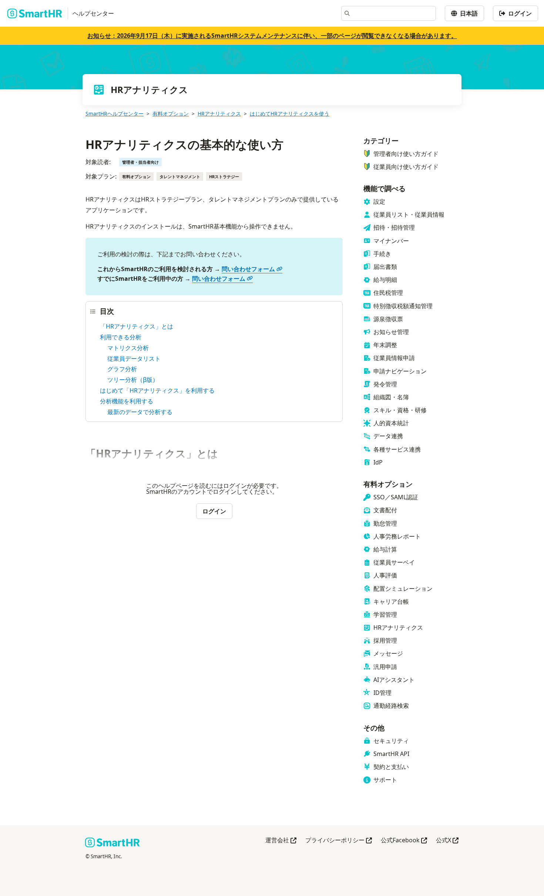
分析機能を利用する (126, 401)
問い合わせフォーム (248, 269)
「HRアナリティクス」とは (136, 326)
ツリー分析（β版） (132, 380)
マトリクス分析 (128, 348)
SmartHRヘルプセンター (114, 113)
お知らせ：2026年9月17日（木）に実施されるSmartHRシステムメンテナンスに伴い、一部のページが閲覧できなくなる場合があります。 (272, 36)
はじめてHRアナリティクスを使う (289, 113)
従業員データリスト (134, 358)
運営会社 (280, 840)
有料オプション (170, 113)
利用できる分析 (120, 337)
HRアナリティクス (219, 113)
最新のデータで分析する (139, 412)
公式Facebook (404, 840)
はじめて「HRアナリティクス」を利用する (157, 390)
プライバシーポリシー (338, 840)
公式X (447, 840)
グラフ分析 (122, 369)
